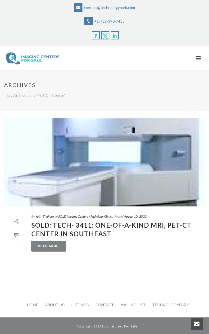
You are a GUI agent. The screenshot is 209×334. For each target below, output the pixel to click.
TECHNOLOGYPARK (170, 305)
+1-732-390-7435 (109, 21)
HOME (32, 305)
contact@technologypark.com (109, 7)
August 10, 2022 (135, 216)
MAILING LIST (133, 305)
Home (193, 105)
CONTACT (105, 305)
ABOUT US (54, 305)
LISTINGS (80, 305)
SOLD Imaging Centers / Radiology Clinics (85, 216)
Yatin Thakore (44, 216)
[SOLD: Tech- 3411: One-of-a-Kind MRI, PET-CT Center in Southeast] (104, 162)
